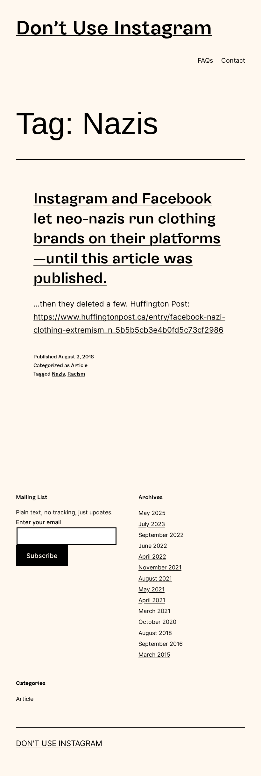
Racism (76, 374)
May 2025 (152, 513)
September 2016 (160, 643)
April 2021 (151, 600)
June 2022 (152, 545)
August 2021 (155, 578)
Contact (233, 60)
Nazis (58, 374)
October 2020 (157, 621)
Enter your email (38, 522)
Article (79, 365)
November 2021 (159, 567)
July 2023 (151, 524)
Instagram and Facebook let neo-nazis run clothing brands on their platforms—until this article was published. (127, 238)
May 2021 (151, 589)
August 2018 (155, 633)
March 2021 (154, 611)
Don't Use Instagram (114, 28)
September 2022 (161, 535)
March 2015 (154, 654)
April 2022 (152, 556)
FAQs (205, 60)
